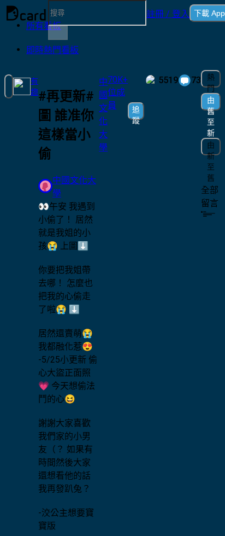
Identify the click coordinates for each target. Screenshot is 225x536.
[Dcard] (26, 13)
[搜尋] (58, 33)
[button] (168, 13)
